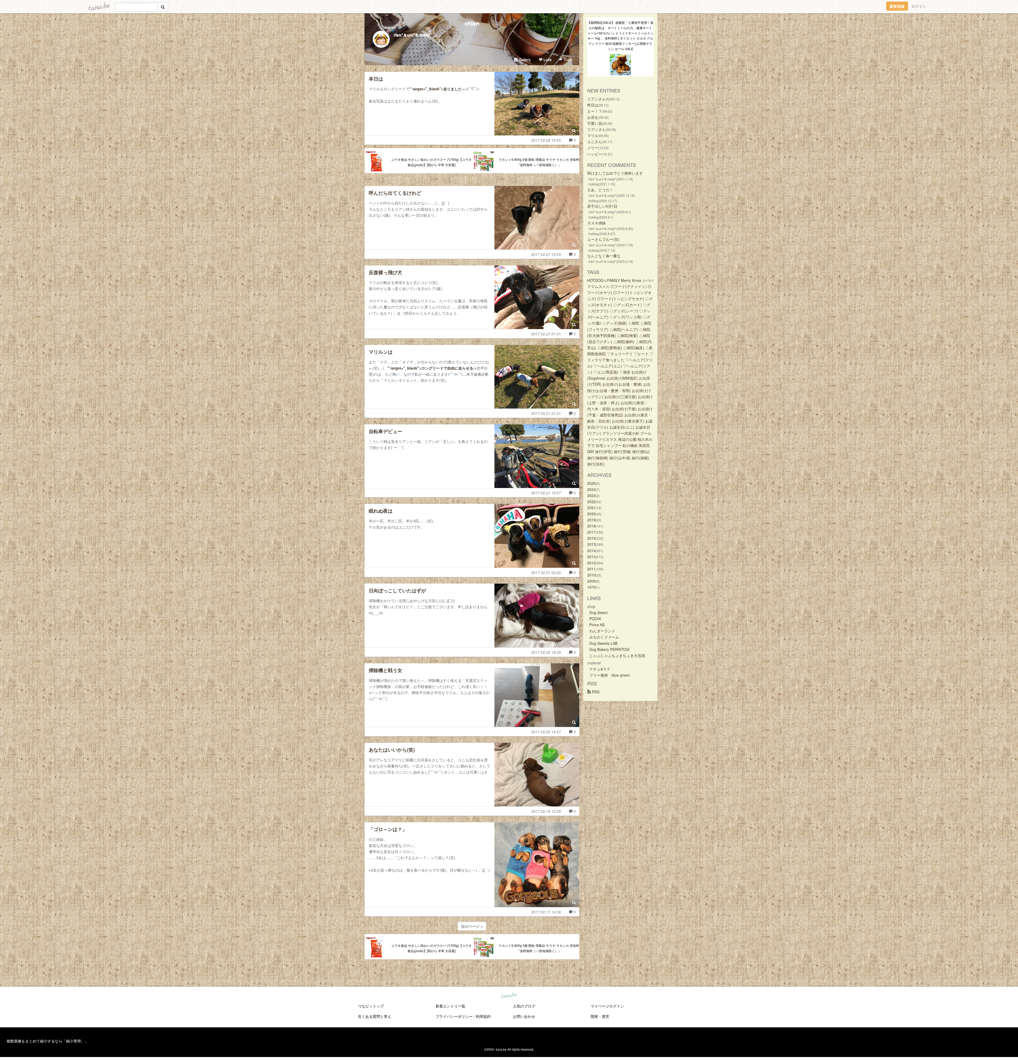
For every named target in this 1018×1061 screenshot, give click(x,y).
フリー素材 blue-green (609, 675)
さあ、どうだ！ (600, 189)
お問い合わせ (524, 1016)
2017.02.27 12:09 (546, 254)
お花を (592, 117)
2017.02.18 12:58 (546, 811)
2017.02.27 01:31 (546, 333)
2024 (591, 489)
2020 (591, 513)
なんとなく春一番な (604, 255)
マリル (592, 135)
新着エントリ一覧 (450, 1006)
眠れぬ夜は (381, 510)
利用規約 (483, 1016)
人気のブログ (524, 1006)
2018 (591, 526)
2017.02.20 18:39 (546, 652)
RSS (595, 691)
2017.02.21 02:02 (546, 572)
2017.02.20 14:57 (546, 731)
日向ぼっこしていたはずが (397, 590)
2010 (591, 575)
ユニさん (594, 141)
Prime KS (597, 624)
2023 (591, 495)
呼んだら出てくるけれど (395, 192)
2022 (591, 501)
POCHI (595, 618)
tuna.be (509, 995)
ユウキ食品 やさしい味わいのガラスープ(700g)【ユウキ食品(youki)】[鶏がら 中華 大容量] (431, 162)
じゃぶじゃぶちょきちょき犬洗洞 (617, 655)
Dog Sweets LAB (603, 643)
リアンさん (596, 129)
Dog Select (598, 612)
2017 (591, 532)
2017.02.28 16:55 (546, 140)
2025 (591, 483)
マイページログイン (607, 1006)
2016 (591, 538)
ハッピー (594, 154)
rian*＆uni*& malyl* (413, 35)
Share (567, 59)
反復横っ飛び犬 (385, 272)
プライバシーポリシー (454, 1016)
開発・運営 (600, 1016)
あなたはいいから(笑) (392, 749)
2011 (591, 568)
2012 (591, 562)
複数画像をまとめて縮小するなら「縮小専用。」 (47, 1041)
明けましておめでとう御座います (615, 173)
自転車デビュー (385, 431)
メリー (592, 147)
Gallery (524, 59)
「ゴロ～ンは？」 (388, 829)
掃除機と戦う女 (385, 670)
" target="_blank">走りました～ (438, 88)
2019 (591, 519)
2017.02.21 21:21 (546, 413)
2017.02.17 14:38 (546, 911)
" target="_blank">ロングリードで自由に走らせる (430, 368)
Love (547, 59)
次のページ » (472, 926)
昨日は (592, 105)
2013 (591, 556)
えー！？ (594, 111)
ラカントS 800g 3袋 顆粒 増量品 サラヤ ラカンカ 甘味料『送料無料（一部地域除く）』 (539, 162)
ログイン (918, 6)
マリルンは (381, 351)
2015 (591, 544)
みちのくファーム (604, 637)
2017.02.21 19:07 (546, 492)
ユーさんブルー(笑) (603, 239)
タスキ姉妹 (596, 222)
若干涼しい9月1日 (602, 206)
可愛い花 (594, 123)
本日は (376, 78)
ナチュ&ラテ (599, 669)
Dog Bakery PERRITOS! (609, 649)
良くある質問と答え (374, 1016)
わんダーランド (602, 630)
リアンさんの (598, 98)
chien (471, 23)
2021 (591, 507)
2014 (591, 550)
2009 (591, 581)
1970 (591, 587)
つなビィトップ (371, 1006)
